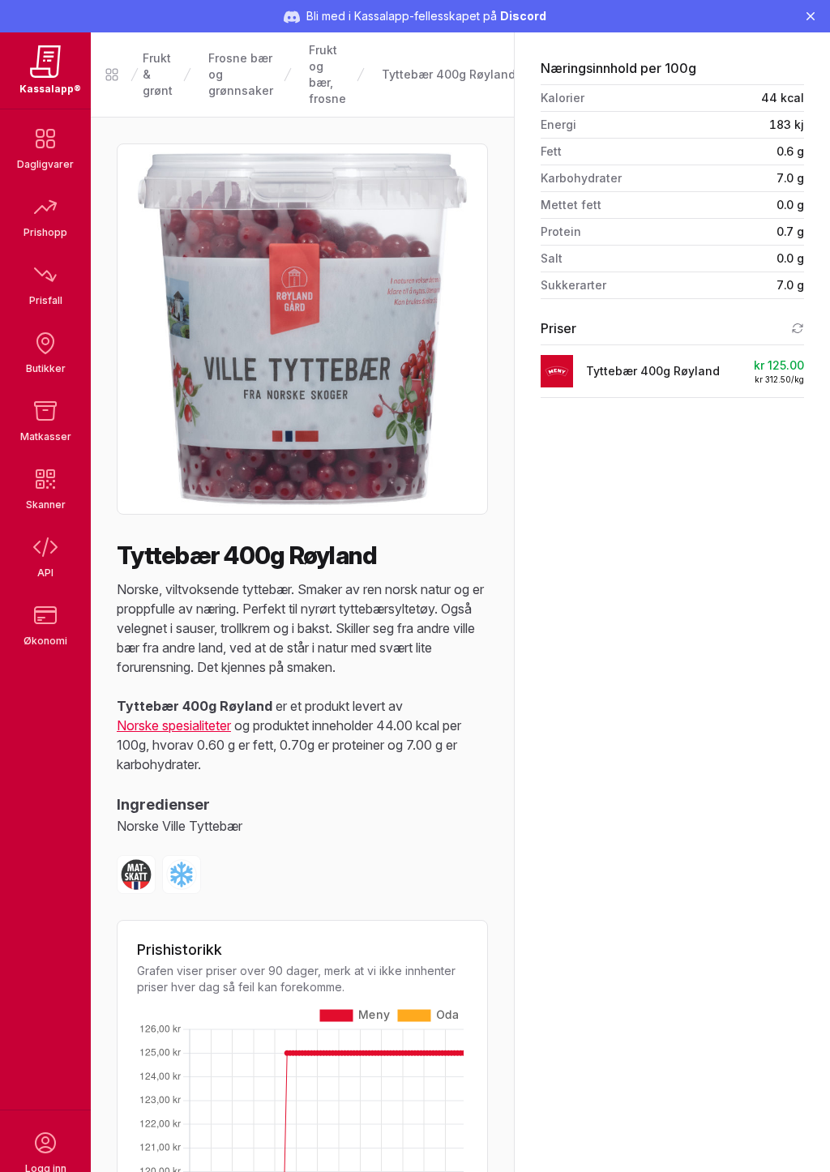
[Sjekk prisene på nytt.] (797, 328)
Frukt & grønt (158, 74)
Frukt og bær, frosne (327, 74)
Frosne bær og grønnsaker (240, 74)
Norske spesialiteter (174, 725)
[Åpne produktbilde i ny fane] (302, 329)
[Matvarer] (112, 74)
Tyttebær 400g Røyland (449, 74)
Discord (523, 16)
